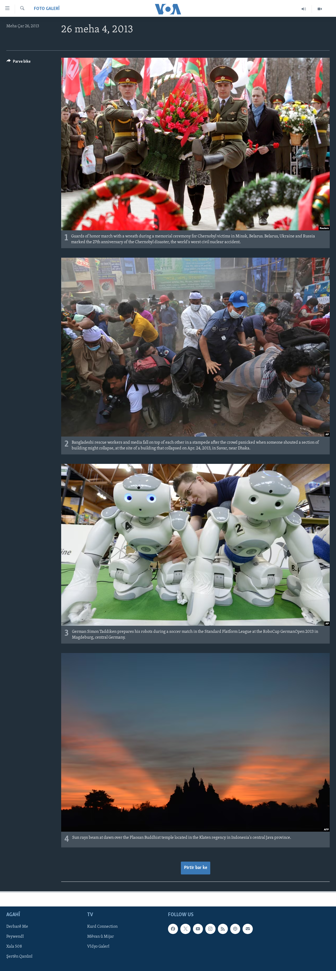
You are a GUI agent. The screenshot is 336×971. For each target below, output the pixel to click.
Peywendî (15, 937)
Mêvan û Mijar (100, 937)
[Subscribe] (248, 929)
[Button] (18, 63)
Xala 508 (14, 947)
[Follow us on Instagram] (210, 929)
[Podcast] (235, 929)
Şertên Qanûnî (19, 956)
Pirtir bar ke (195, 868)
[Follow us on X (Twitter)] (185, 929)
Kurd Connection (102, 927)
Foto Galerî (47, 9)
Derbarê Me (17, 927)
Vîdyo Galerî (98, 947)
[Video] (320, 9)
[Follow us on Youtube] (198, 929)
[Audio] (304, 9)
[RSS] (223, 929)
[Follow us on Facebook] (173, 929)
